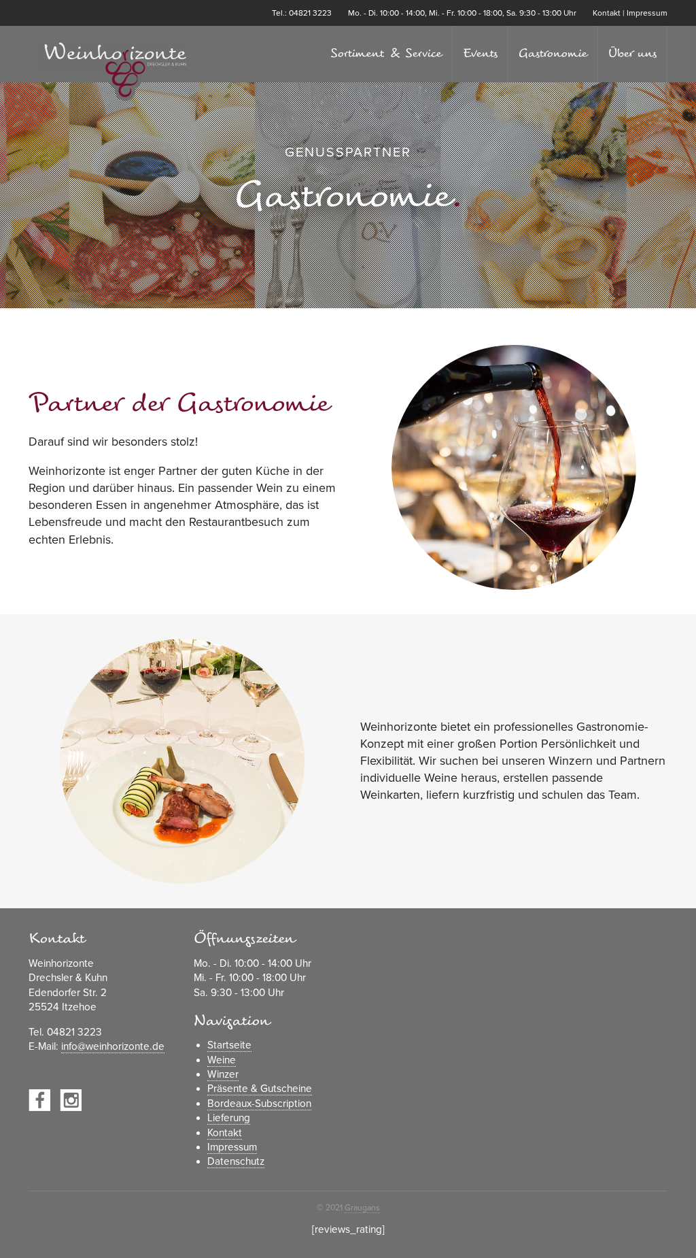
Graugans (362, 1207)
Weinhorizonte (113, 72)
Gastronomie (553, 53)
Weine (221, 1060)
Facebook (39, 1100)
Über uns (632, 53)
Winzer (223, 1074)
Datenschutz (235, 1161)
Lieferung (228, 1118)
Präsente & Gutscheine (259, 1088)
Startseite (229, 1045)
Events (480, 53)
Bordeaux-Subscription (259, 1103)
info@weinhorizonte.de (112, 1046)
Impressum (647, 13)
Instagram (71, 1100)
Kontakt (607, 13)
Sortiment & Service (386, 53)
